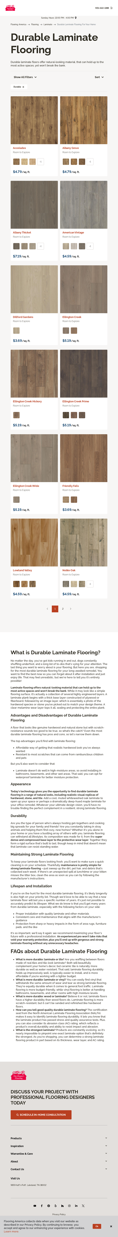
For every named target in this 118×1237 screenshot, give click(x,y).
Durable (17, 87)
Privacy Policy (58, 1214)
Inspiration (17, 1146)
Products (16, 1138)
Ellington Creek (71, 317)
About (14, 1161)
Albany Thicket (22, 232)
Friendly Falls (70, 485)
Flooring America (18, 24)
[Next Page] (70, 609)
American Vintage (73, 232)
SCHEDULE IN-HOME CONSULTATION (43, 1114)
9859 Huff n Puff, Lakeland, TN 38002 (28, 1185)
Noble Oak (68, 570)
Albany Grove (70, 147)
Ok (97, 1226)
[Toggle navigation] (112, 8)
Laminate (48, 24)
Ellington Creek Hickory (27, 401)
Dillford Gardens (23, 317)
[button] (23, 87)
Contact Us (17, 1169)
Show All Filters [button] (23, 77)
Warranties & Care (22, 1153)
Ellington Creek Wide (26, 485)
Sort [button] (97, 77)
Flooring (35, 24)
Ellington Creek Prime (75, 401)
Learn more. (11, 1231)
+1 (40, 162)
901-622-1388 (102, 8)
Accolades (19, 147)
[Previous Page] (47, 609)
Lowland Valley (22, 570)
